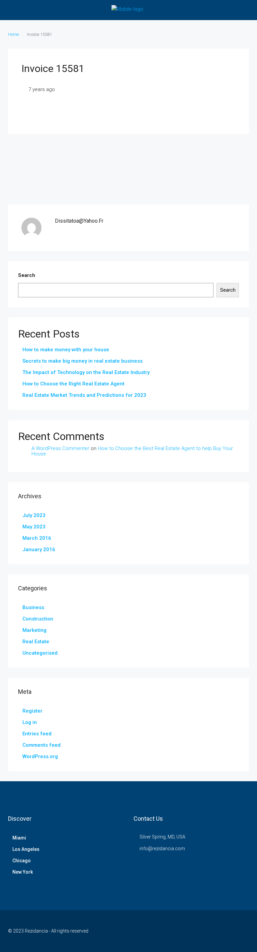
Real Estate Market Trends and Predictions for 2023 (84, 395)
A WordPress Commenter (60, 448)
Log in (29, 722)
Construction (37, 619)
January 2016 (38, 549)
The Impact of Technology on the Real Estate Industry (86, 372)
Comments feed (41, 745)
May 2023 (34, 527)
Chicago (21, 860)
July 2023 (34, 515)
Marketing (34, 630)
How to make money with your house (65, 350)
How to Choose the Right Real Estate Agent (73, 384)
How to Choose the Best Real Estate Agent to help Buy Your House (132, 451)
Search (26, 275)
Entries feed (37, 734)
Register (32, 711)
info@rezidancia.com (162, 848)
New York (22, 872)
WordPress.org (40, 756)
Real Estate (35, 642)
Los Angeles (25, 849)
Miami (19, 837)
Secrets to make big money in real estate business (82, 361)
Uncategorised (40, 653)
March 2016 (36, 538)
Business (33, 607)
